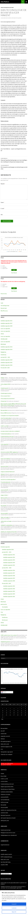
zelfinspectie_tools (5, 820)
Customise (14, 908)
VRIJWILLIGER (4, 339)
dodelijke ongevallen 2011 (6, 320)
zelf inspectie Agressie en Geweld (8, 818)
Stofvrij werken (4, 497)
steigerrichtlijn (4, 495)
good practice (4, 604)
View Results (14, 272)
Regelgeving (3, 352)
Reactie (3, 183)
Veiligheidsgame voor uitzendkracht (9, 835)
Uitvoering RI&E (4, 513)
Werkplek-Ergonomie (5, 815)
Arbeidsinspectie (4, 388)
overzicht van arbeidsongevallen (8, 479)
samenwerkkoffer (5, 490)
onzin (3, 265)
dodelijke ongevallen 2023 (9, 591)
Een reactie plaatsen (16, 17)
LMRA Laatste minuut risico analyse (9, 635)
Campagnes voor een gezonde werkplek (9, 415)
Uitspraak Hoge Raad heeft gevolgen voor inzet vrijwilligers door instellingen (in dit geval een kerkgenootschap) (14, 160)
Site (2, 214)
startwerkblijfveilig (5, 799)
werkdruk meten (4, 812)
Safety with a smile (5, 744)
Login (2, 303)
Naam (2, 202)
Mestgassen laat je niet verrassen (8, 832)
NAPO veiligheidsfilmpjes (6, 856)
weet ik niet (4, 268)
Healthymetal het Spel (5, 830)
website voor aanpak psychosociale (8, 531)
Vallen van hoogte (5, 517)
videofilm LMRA (4, 864)
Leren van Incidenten (5, 458)
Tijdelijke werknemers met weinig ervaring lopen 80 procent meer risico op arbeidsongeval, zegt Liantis (13, 887)
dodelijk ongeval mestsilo (6, 854)
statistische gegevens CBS (6, 746)
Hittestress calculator (5, 794)
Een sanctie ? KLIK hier (6, 764)
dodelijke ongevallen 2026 (6, 365)
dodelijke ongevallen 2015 (9, 565)
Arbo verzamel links (5, 396)
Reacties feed (4, 308)
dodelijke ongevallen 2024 (6, 359)
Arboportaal (3, 401)
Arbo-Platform (5, 2)
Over (2, 612)
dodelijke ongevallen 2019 (9, 578)
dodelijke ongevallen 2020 (6, 326)
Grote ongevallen (4, 444)
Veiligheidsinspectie (5, 641)
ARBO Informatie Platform (7, 7)
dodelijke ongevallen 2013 (6, 346)
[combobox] (14, 658)
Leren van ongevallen (5, 328)
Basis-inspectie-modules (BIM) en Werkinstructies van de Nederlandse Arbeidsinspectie (13, 404)
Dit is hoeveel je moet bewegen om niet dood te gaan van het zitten (14, 167)
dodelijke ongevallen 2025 (6, 362)
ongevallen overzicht (5, 736)
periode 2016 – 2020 (6, 567)
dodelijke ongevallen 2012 (9, 557)
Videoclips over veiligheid (6, 754)
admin (9, 17)
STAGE (2, 333)
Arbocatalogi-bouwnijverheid (7, 398)
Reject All (14, 911)
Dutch (4, 692)
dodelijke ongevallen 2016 (6, 349)
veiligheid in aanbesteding (6, 525)
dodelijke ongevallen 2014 (9, 562)
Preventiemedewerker (6, 482)
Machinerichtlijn (4, 466)
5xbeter (2, 377)
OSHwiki (3, 474)
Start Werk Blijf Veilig (5, 862)
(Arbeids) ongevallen (5, 546)
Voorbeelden (5, 607)
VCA (2, 749)
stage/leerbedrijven (5, 844)
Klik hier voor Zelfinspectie (7, 763)
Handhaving (3, 354)
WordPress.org (4, 310)
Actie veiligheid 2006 (5, 384)
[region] (14, 902)
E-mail (3, 208)
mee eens (4, 267)
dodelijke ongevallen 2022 (9, 588)
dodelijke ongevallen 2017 (6, 323)
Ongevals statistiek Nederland (7, 471)
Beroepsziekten (4, 410)
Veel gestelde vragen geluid (7, 751)
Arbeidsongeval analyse (6, 393)
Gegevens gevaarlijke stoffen (7, 786)
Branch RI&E (3, 776)
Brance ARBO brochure (6, 413)
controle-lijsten (4, 781)
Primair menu (26, 1)
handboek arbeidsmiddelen (7, 791)
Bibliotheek (3, 344)
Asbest (2, 599)
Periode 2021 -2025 (5, 367)
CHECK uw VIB (4, 426)
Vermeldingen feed (5, 305)
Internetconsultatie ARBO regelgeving (9, 452)
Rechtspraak (5, 620)
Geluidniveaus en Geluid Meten (8, 789)
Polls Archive (4, 293)
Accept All (14, 904)
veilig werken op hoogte (6, 521)
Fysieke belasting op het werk (7, 436)
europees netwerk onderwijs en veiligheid (10, 431)
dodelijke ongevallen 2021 (9, 586)
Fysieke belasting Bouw (6, 433)
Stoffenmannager (4, 802)
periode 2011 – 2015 (5, 357)
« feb (2, 719)
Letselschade (3, 733)
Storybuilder (3, 505)
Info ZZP (3, 731)
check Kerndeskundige (6, 418)
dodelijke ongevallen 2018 (9, 575)
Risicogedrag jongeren (6, 741)
